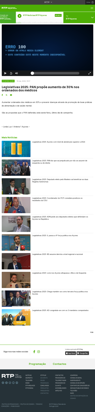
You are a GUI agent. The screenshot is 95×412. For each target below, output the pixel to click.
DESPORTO (28, 378)
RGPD (72, 393)
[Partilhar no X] (6, 95)
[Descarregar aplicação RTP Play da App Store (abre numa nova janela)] (70, 353)
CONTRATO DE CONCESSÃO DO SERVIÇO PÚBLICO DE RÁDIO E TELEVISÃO (80, 388)
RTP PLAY (43, 375)
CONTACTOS (59, 375)
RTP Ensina (29, 388)
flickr (17, 382)
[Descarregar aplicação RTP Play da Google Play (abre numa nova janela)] (82, 353)
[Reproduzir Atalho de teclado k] (5, 73)
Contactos (59, 364)
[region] (47, 50)
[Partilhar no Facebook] (2, 95)
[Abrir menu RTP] (47, 2)
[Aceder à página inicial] (8, 8)
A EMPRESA (74, 375)
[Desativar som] (16, 73)
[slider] (55, 73)
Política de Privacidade (10, 404)
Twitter (6, 382)
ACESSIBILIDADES (60, 388)
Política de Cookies (27, 404)
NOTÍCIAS (28, 375)
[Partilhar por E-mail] (11, 95)
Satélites (58, 391)
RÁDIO (27, 383)
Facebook (3, 382)
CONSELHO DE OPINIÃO (77, 383)
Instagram (10, 382)
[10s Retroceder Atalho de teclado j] (11, 73)
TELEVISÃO (28, 380)
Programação (37, 364)
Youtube (13, 382)
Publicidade (15, 406)
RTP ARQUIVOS (30, 386)
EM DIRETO (44, 378)
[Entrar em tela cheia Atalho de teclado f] (89, 73)
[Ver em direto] (8, 17)
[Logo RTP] (12, 376)
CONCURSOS (44, 386)
